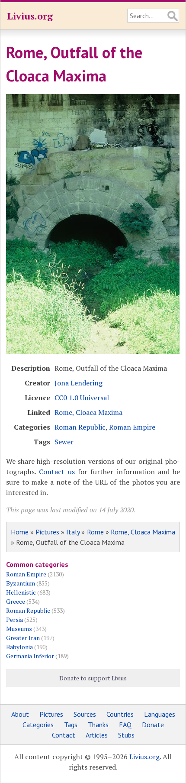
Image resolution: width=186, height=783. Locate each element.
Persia (14, 619)
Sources (85, 714)
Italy (73, 531)
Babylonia (19, 647)
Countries (120, 714)
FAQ (125, 724)
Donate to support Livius (93, 678)
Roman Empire (132, 427)
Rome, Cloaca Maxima (88, 412)
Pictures (47, 531)
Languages (159, 714)
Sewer (64, 442)
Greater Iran (23, 638)
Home (20, 531)
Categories (38, 724)
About (20, 714)
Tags (70, 724)
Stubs (126, 735)
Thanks (98, 724)
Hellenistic (21, 592)
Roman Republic (80, 427)
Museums (19, 628)
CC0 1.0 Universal (82, 397)
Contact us (56, 471)
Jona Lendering (79, 383)
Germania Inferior (30, 656)
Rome (95, 531)
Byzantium (20, 583)
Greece (15, 601)
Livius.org (30, 16)
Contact (63, 735)
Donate (153, 724)
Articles (97, 735)
